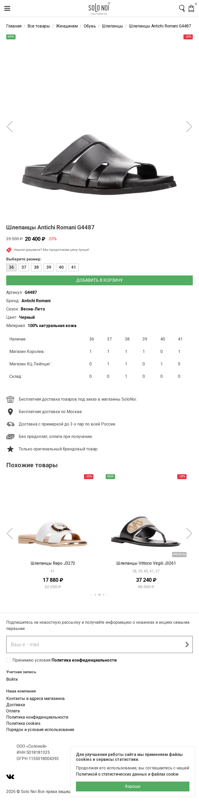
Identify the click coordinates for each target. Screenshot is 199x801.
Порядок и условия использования (40, 729)
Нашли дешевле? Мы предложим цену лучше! (51, 249)
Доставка (15, 704)
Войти (12, 679)
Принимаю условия (64, 660)
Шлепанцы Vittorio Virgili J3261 (53, 563)
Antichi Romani (36, 300)
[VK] (10, 777)
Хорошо (132, 786)
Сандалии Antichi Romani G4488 (146, 563)
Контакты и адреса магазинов (35, 698)
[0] (191, 8)
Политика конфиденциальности (84, 660)
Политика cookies (23, 723)
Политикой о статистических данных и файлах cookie (127, 774)
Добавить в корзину (99, 280)
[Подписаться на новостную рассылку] (187, 644)
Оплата (13, 710)
